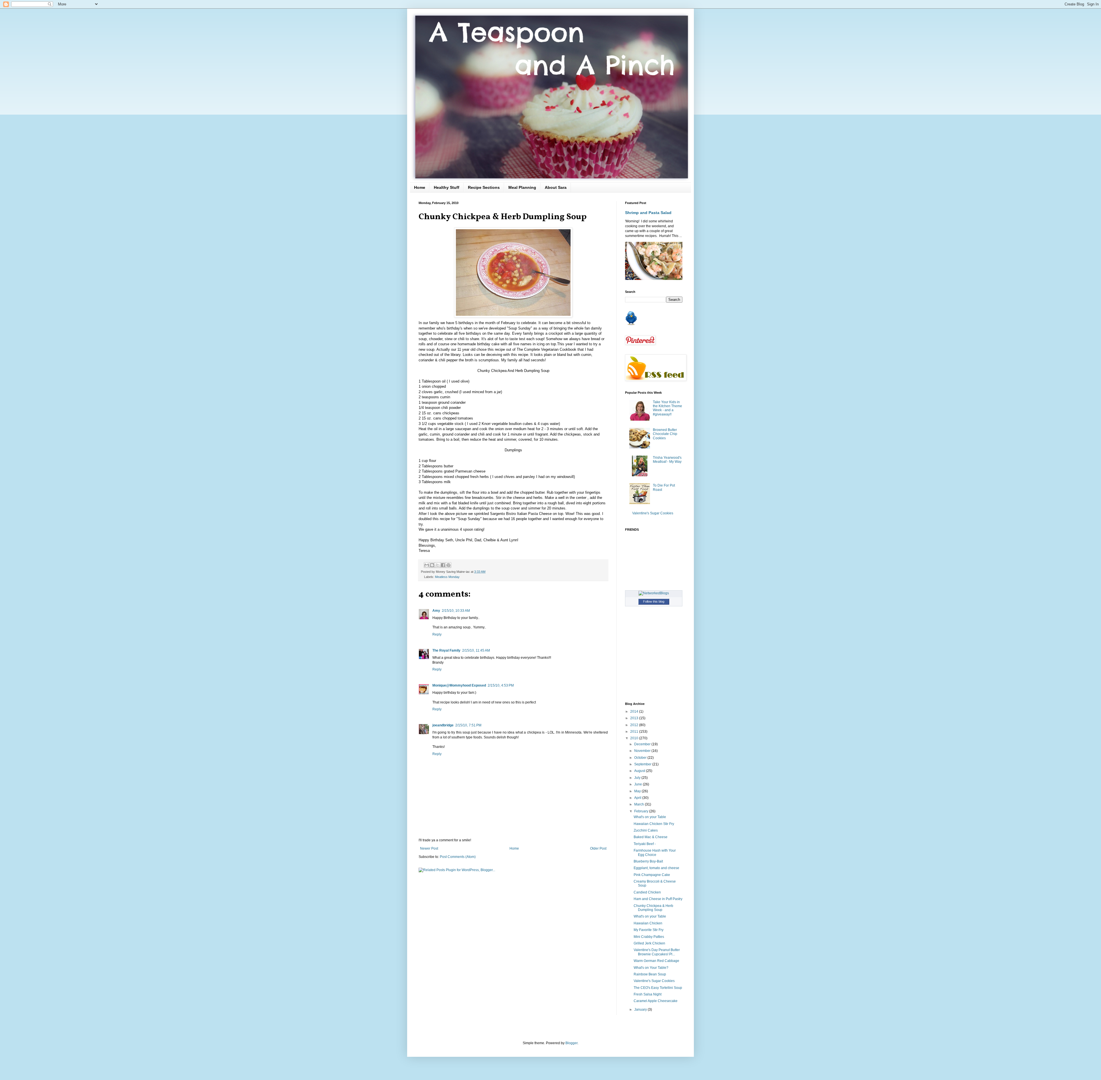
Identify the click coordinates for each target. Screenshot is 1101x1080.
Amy (436, 611)
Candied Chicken (647, 892)
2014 (634, 711)
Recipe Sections (484, 187)
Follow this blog (653, 601)
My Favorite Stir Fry (648, 930)
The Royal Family (446, 650)
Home (419, 187)
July (637, 778)
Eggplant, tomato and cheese (656, 868)
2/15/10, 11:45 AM (476, 650)
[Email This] (427, 565)
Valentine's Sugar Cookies (652, 513)
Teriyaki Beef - (645, 844)
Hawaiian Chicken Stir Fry (654, 824)
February (641, 811)
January (641, 1010)
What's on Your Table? (651, 968)
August (640, 771)
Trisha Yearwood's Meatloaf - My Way (667, 460)
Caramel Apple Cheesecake (656, 1001)
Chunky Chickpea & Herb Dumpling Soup (653, 908)
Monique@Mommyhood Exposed (459, 685)
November (642, 751)
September (643, 764)
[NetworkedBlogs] (654, 593)
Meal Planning (522, 187)
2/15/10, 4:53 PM (501, 685)
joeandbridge (443, 725)
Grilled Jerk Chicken (649, 943)
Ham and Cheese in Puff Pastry (658, 899)
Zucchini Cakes (646, 830)
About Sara (556, 187)
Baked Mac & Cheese (650, 837)
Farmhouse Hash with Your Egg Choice (655, 852)
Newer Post (429, 848)
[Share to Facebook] (443, 565)
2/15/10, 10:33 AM (456, 611)
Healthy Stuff (446, 187)
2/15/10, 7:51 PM (468, 725)
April (638, 798)
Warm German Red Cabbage (656, 961)
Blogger (571, 1043)
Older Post (598, 848)
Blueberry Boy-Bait (648, 861)
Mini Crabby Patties (649, 937)
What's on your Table (650, 817)
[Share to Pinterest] (448, 565)
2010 (634, 738)
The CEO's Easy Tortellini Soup (658, 988)
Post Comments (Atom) (458, 857)
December (642, 744)
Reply (437, 634)
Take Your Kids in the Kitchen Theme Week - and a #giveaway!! (667, 408)
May (638, 791)
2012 (634, 725)
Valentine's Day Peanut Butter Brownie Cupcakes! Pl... (657, 952)
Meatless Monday (447, 577)
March (639, 804)
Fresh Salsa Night (647, 994)
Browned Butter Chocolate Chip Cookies (665, 434)
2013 (634, 718)
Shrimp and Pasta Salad (648, 212)
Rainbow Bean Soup (650, 974)
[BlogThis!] (432, 565)
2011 (634, 732)
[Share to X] (437, 565)
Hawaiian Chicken (648, 923)
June (638, 784)
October (640, 758)
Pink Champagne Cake (652, 875)
